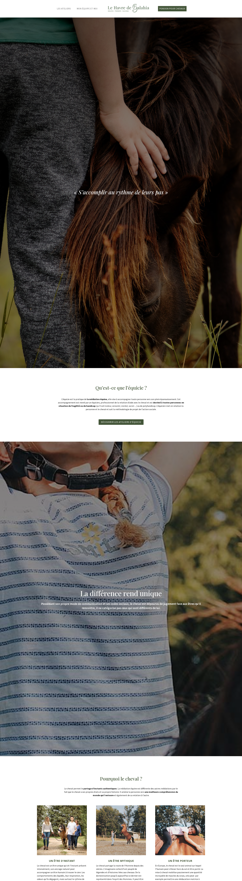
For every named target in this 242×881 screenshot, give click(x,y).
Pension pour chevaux (172, 8)
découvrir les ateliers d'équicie (121, 422)
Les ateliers (64, 8)
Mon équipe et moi (87, 8)
